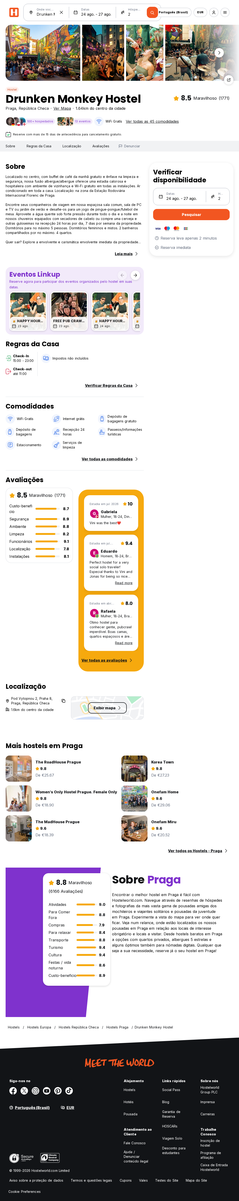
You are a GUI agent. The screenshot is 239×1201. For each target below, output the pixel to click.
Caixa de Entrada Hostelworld (214, 1167)
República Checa (34, 108)
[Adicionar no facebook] (13, 1091)
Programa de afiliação (210, 1155)
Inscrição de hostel (210, 1143)
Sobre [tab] (10, 146)
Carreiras (207, 1114)
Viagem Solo (172, 1138)
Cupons (126, 1180)
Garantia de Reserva (171, 1114)
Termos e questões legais (91, 1180)
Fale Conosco (135, 1143)
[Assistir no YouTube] (46, 1091)
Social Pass (171, 1090)
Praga (11, 108)
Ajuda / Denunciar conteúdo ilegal (136, 1156)
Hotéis (129, 1102)
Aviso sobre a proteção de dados (36, 1180)
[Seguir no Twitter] (24, 1091)
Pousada (130, 1114)
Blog (165, 1102)
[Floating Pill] (219, 52)
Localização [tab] (72, 146)
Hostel (12, 89)
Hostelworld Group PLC (209, 1089)
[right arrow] (135, 275)
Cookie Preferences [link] (24, 1192)
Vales (143, 1180)
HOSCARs (170, 1126)
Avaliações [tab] (100, 146)
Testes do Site (166, 1180)
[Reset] (61, 12)
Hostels (129, 1090)
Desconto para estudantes (174, 1150)
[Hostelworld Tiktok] (69, 1091)
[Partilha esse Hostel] (228, 80)
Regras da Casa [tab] (39, 146)
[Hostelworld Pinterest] (58, 1091)
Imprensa (207, 1102)
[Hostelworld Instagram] (35, 1091)
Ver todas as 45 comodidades (152, 121)
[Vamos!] (152, 12)
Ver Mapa (62, 108)
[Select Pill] (213, 12)
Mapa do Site (196, 1180)
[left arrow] (122, 275)
